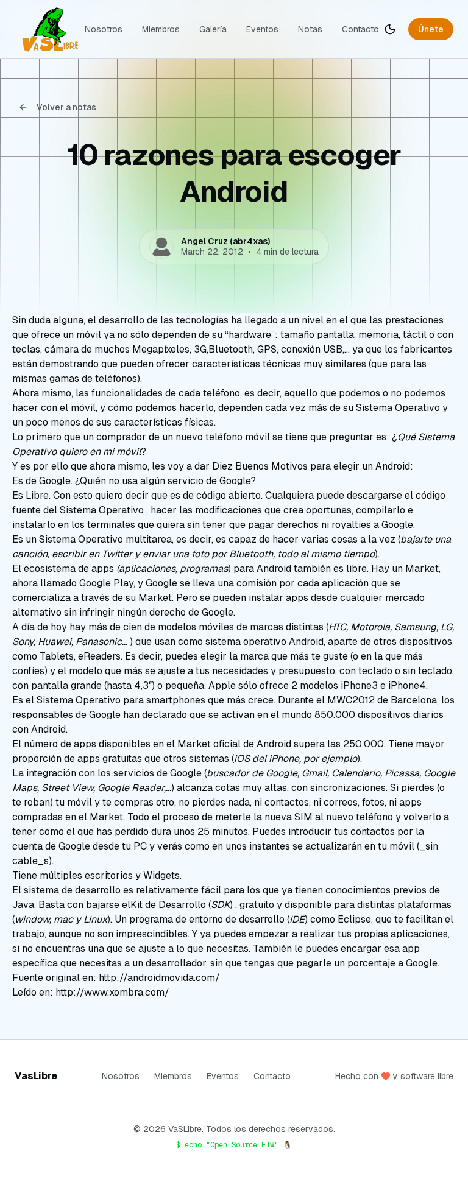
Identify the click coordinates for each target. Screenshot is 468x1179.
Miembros (161, 29)
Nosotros (103, 29)
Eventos (262, 29)
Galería (213, 29)
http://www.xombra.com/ (112, 992)
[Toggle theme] (390, 29)
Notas (310, 29)
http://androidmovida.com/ (159, 977)
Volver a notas (66, 107)
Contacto (360, 29)
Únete (431, 29)
